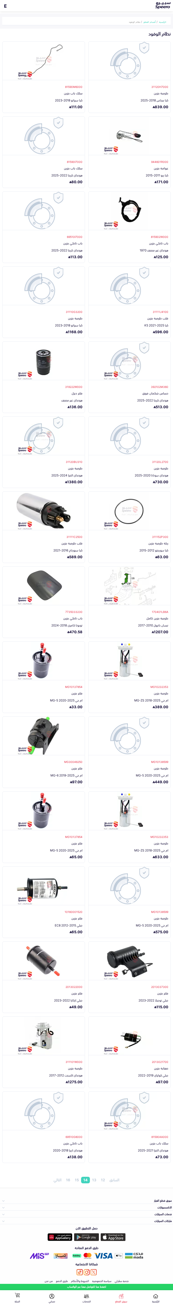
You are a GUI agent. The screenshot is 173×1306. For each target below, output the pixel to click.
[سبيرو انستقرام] (87, 1272)
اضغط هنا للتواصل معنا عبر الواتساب (86, 1286)
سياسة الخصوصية (102, 1280)
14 (85, 1180)
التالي (57, 1180)
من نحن (49, 1280)
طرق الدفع (62, 1280)
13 (94, 1180)
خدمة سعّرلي (122, 1280)
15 (77, 1180)
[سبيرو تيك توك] (80, 1272)
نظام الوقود (134, 21)
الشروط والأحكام (80, 1280)
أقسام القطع (149, 21)
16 (68, 1180)
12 (103, 1180)
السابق (114, 1180)
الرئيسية (162, 21)
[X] (94, 1272)
